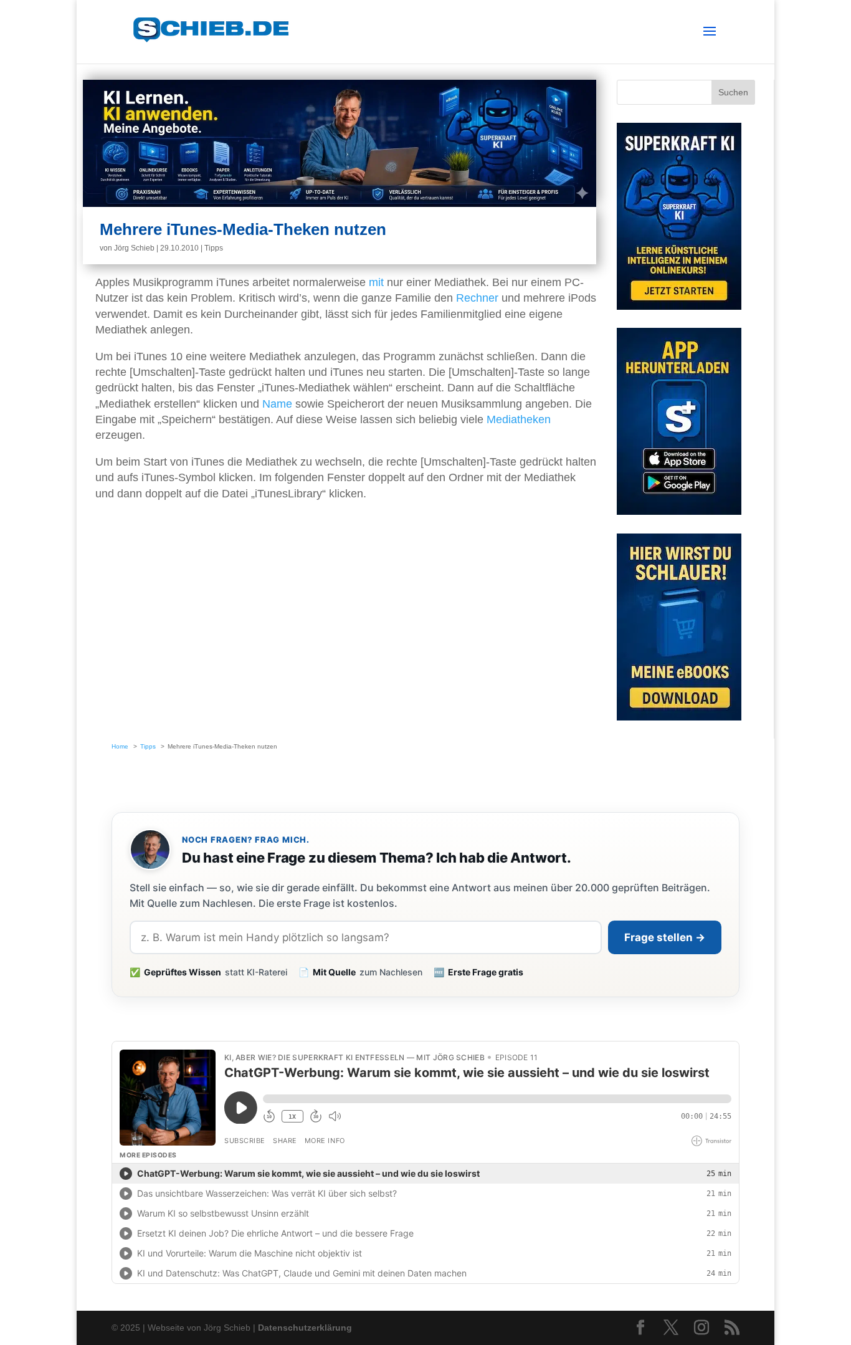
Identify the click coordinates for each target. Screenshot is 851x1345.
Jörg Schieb (134, 248)
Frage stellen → (664, 937)
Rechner (477, 298)
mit (376, 282)
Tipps (213, 248)
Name (277, 404)
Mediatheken (519, 419)
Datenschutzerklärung (305, 1328)
